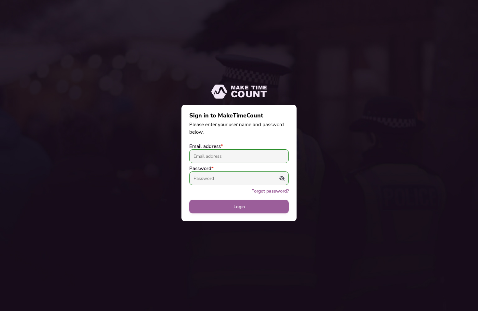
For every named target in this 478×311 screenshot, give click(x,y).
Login (239, 207)
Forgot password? (270, 191)
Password (201, 168)
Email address (206, 146)
